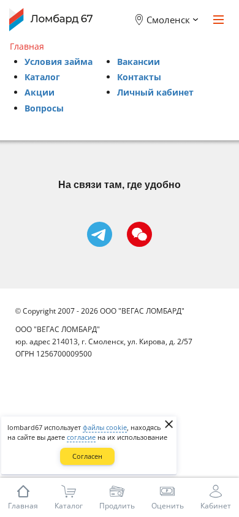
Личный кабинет (155, 92)
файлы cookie (105, 427)
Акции (40, 92)
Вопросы (44, 108)
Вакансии (138, 61)
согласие (81, 437)
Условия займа (59, 61)
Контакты (139, 77)
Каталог (42, 77)
